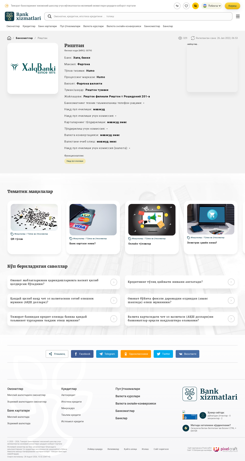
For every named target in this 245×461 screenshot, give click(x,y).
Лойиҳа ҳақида (94, 449)
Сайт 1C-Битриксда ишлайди (199, 450)
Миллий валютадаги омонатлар (26, 395)
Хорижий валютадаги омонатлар (26, 401)
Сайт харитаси (161, 449)
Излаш (145, 449)
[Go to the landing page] (9, 38)
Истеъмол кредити (72, 421)
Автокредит (68, 395)
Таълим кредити (71, 414)
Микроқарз (68, 408)
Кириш (232, 5)
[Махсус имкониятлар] (195, 6)
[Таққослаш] (177, 6)
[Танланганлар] (186, 6)
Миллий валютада (18, 416)
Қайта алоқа (130, 449)
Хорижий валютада (18, 423)
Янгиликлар (113, 449)
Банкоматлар (24, 38)
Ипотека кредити (71, 401)
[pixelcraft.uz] (225, 449)
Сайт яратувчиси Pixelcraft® (200, 448)
